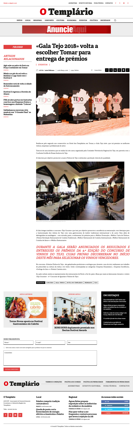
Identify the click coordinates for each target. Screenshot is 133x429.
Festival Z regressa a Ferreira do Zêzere (17, 93)
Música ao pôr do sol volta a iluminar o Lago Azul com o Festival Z (15, 75)
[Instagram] (127, 3)
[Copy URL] (127, 70)
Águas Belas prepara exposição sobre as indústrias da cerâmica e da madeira (114, 307)
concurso (50, 282)
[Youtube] (123, 3)
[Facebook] (115, 3)
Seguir (126, 405)
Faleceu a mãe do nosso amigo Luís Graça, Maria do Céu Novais (115, 314)
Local (38, 417)
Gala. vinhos (60, 282)
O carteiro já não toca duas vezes (114, 318)
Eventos (6, 70)
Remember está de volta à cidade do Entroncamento (18, 85)
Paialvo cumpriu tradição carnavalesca (48, 402)
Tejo (95, 282)
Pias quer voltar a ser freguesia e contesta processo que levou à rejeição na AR (83, 414)
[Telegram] (123, 70)
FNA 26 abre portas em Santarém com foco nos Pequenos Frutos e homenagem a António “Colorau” (18, 102)
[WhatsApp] (119, 70)
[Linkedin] (115, 70)
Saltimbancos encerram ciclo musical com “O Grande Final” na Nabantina (17, 112)
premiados (88, 282)
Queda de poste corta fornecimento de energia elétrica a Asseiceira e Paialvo (50, 412)
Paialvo (38, 406)
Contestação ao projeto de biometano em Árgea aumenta (113, 323)
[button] (115, 20)
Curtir (126, 401)
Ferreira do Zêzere (75, 409)
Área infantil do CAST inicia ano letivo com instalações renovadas (114, 301)
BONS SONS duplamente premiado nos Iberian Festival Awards (74, 329)
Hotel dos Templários (75, 282)
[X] (111, 70)
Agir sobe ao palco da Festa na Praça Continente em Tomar (16, 66)
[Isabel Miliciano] (37, 70)
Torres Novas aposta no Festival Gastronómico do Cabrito (26, 322)
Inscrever (125, 413)
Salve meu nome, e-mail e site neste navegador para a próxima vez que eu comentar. (29, 347)
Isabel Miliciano (49, 70)
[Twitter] (119, 3)
